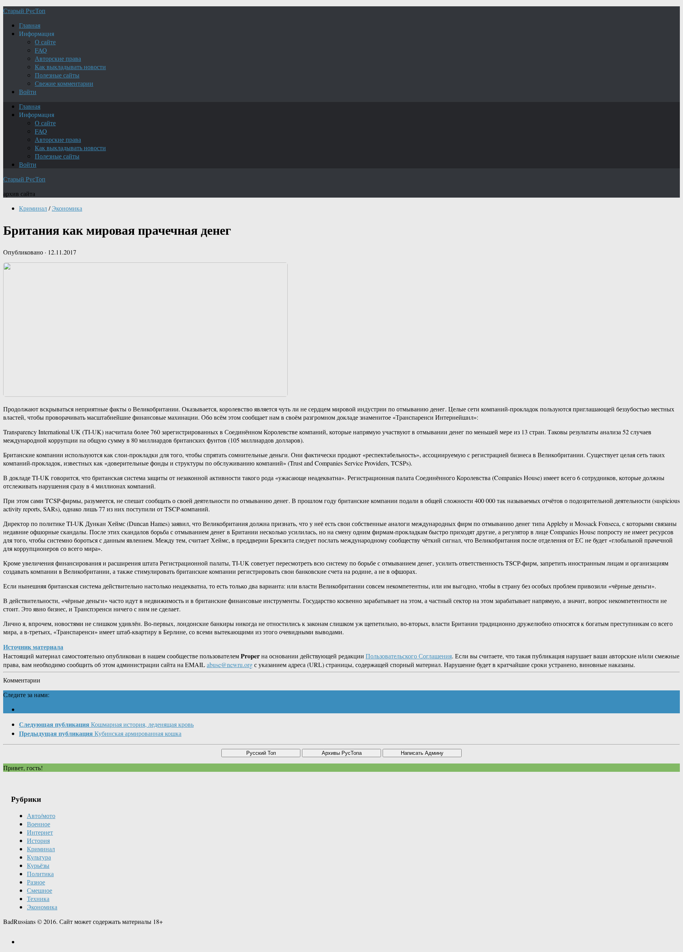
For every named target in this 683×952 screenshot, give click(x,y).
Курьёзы (38, 865)
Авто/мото (41, 815)
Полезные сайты (57, 75)
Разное (36, 882)
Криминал (33, 208)
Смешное (39, 890)
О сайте (45, 42)
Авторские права (58, 58)
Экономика (67, 208)
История (38, 840)
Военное (38, 824)
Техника (38, 898)
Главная (29, 25)
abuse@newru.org (230, 664)
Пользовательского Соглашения (409, 656)
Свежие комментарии (64, 83)
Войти (27, 91)
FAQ (41, 50)
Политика (40, 873)
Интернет (40, 832)
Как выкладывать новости (70, 66)
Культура (39, 857)
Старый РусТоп (24, 10)
